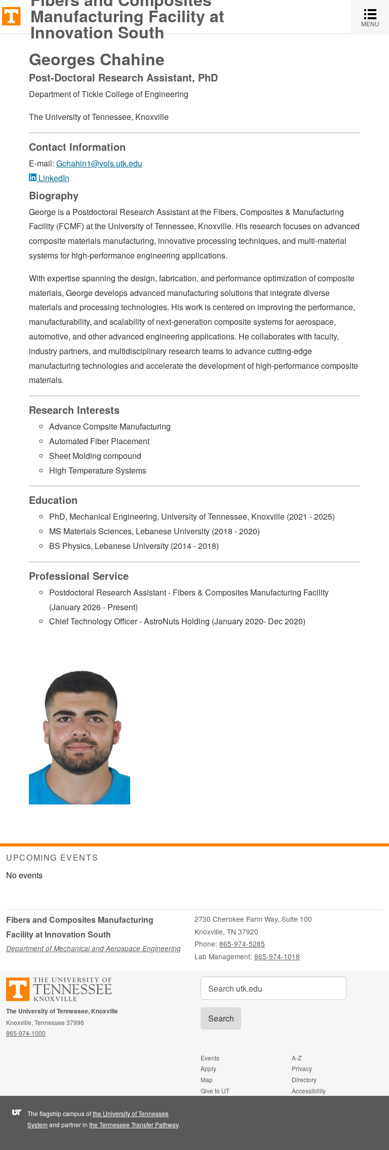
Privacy (302, 1068)
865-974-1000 (26, 1033)
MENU (375, 17)
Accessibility (309, 1090)
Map (207, 1079)
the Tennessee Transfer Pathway (133, 1124)
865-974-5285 (242, 944)
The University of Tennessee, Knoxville (11, 15)
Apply (208, 1068)
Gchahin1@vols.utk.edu (99, 163)
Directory (304, 1079)
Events (210, 1057)
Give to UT (215, 1090)
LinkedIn (52, 178)
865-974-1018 (277, 956)
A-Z (296, 1057)
